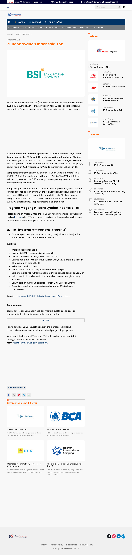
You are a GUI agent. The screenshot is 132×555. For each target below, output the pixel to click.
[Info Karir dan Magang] (14, 14)
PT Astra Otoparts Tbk (99, 67)
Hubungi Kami (86, 545)
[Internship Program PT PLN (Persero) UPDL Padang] (25, 450)
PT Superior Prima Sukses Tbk (111, 123)
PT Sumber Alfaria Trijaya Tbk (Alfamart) (108, 203)
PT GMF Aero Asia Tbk (17, 429)
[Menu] (8, 7)
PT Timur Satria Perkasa (57, 2)
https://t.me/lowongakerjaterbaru (30, 342)
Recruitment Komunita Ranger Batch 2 (94, 2)
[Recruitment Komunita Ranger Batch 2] (93, 99)
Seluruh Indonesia (16, 387)
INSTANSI (84, 27)
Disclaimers (71, 545)
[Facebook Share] (8, 395)
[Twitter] (109, 536)
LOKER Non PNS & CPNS (48, 27)
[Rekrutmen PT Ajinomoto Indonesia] (93, 76)
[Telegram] (123, 536)
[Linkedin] (119, 536)
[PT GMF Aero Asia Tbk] (25, 416)
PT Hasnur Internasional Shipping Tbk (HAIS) (64, 465)
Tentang (43, 545)
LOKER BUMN (13, 27)
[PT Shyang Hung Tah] (93, 111)
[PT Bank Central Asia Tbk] (65, 416)
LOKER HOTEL (98, 27)
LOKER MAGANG (69, 27)
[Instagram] (114, 536)
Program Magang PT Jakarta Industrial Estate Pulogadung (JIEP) (108, 213)
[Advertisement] (46, 131)
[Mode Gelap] (124, 7)
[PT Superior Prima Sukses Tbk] (93, 122)
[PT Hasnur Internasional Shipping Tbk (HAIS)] (65, 450)
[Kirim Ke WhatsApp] (29, 395)
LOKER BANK (28, 27)
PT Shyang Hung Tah (112, 110)
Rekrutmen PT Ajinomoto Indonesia (20, 2)
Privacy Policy (57, 545)
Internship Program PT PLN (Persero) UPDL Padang (24, 465)
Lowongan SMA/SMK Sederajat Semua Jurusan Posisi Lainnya (43, 296)
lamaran (18, 217)
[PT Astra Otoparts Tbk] (106, 50)
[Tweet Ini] (14, 395)
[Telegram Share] (24, 395)
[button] (119, 7)
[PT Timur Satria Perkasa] (93, 87)
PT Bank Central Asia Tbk (59, 429)
